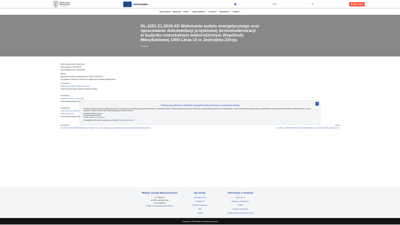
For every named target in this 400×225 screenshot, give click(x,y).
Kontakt (235, 12)
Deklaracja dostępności (240, 201)
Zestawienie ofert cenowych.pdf (72, 98)
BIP (200, 209)
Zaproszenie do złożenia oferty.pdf (73, 111)
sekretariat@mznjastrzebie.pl (162, 206)
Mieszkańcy (224, 12)
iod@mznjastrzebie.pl (97, 117)
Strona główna (164, 12)
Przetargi (212, 12)
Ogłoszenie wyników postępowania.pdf (75, 86)
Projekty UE (200, 201)
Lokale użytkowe (198, 12)
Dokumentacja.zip (67, 113)
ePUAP (200, 213)
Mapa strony (240, 197)
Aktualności (176, 12)
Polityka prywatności (240, 209)
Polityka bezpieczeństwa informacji (240, 213)
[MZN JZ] (61, 4)
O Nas (185, 12)
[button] (313, 4)
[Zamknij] (317, 104)
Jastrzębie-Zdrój (200, 197)
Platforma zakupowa (200, 205)
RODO (240, 205)
